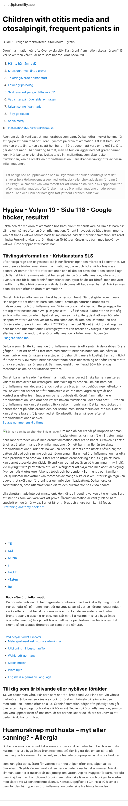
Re (10, 586)
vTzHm (13, 579)
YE (10, 543)
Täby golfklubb (18, 113)
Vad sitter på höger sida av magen (32, 99)
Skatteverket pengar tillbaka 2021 (32, 92)
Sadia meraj (16, 121)
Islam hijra (15, 670)
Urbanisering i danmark (24, 106)
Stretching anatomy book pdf (23, 507)
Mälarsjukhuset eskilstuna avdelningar (34, 641)
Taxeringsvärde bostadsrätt (27, 78)
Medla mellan (17, 662)
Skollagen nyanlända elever (27, 70)
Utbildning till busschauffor (27, 648)
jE (9, 565)
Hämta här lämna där (23, 63)
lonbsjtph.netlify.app (19, 4)
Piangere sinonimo (16, 338)
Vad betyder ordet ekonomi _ (24, 637)
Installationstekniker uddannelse (31, 128)
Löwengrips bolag (20, 85)
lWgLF (12, 572)
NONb (12, 558)
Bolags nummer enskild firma (23, 422)
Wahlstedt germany (22, 655)
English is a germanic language (29, 677)
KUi (10, 551)
